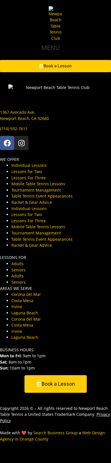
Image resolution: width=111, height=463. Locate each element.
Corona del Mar (26, 294)
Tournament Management (36, 190)
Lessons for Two (26, 171)
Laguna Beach (24, 312)
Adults (17, 263)
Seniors (18, 270)
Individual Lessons (29, 165)
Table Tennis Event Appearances (42, 196)
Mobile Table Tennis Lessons (38, 183)
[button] (55, 47)
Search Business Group (55, 432)
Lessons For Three (28, 177)
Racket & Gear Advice (31, 202)
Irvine (16, 306)
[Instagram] (21, 143)
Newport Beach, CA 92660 (24, 118)
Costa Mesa (22, 300)
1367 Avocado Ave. (17, 112)
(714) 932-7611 (14, 128)
